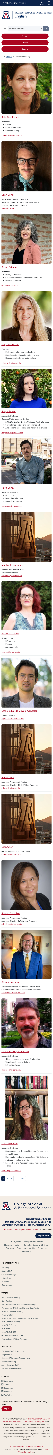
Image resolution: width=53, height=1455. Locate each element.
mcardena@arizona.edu (11, 575)
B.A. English (6, 1301)
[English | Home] (26, 15)
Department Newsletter (11, 1368)
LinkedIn (8, 1391)
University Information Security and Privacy (26, 1446)
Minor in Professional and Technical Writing (20, 1318)
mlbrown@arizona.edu (11, 363)
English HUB (43, 1235)
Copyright (10, 1248)
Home (9, 56)
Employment (15, 1242)
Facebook (8, 1381)
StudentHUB (6, 1271)
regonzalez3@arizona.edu (12, 718)
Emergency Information (33, 1242)
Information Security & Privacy (36, 1245)
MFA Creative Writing (10, 1322)
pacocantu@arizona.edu (11, 506)
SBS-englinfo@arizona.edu (26, 1229)
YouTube (8, 1395)
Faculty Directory (8, 1361)
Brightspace (6, 1285)
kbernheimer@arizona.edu (12, 135)
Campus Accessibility (26, 1248)
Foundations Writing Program (14, 1339)
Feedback (26, 1251)
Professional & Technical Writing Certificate (20, 1308)
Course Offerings (8, 1274)
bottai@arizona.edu (9, 208)
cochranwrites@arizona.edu (13, 992)
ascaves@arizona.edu (10, 652)
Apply (25, 42)
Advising (5, 1268)
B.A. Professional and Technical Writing (18, 1304)
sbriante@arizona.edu (10, 285)
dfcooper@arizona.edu (11, 1070)
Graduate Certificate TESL (12, 1335)
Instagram (8, 1388)
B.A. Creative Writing (10, 1297)
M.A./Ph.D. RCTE (8, 1332)
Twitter (7, 1384)
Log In (6, 1408)
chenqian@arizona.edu (11, 854)
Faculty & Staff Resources (12, 1351)
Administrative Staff (9, 1365)
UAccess (5, 1281)
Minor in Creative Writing (12, 1311)
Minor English (7, 1315)
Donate (25, 49)
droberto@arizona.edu (11, 1171)
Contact (25, 36)
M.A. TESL (5, 1328)
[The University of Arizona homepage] (14, 3)
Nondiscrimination (12, 1245)
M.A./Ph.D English (9, 1325)
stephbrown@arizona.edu (12, 433)
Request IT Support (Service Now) (15, 1358)
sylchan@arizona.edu (10, 788)
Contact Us (7, 1229)
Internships (6, 1278)
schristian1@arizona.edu (11, 924)
